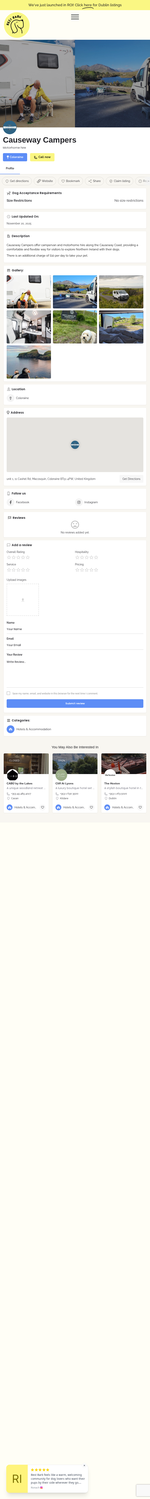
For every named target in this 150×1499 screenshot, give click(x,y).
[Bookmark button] (42, 807)
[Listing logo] (10, 127)
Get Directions (131, 478)
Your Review (14, 654)
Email (10, 638)
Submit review (75, 703)
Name (10, 622)
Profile (10, 168)
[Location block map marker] (75, 445)
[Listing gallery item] (29, 291)
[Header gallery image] (37, 83)
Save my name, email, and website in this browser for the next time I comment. (55, 693)
